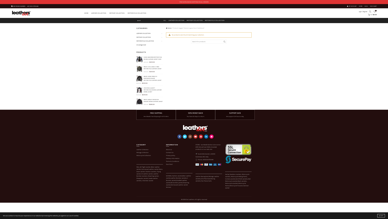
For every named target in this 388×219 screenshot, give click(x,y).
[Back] (138, 21)
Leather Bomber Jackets (179, 178)
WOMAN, (169, 176)
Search (224, 42)
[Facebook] (179, 137)
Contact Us (169, 152)
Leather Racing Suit (202, 176)
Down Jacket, (140, 171)
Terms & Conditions (172, 161)
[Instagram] (190, 137)
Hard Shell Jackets (241, 179)
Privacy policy (170, 155)
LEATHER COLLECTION (98, 13)
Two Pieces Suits (206, 181)
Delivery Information (172, 158)
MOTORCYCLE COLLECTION (137, 13)
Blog (366, 6)
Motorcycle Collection (143, 155)
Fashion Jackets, (151, 171)
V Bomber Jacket (147, 180)
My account (353, 6)
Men (137, 167)
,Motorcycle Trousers (236, 186)
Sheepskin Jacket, (142, 178)
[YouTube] (195, 137)
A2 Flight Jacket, (145, 167)
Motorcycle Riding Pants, (239, 176)
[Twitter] (185, 137)
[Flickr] (212, 137)
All (165, 20)
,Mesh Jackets (242, 181)
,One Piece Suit (205, 179)
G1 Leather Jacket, (147, 174)
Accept (381, 215)
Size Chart (373, 6)
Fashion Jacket (177, 176)
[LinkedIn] (206, 137)
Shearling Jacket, (153, 176)
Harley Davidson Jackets (233, 174)
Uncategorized (141, 45)
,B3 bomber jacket (176, 183)
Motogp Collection (142, 152)
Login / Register (363, 11)
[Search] (370, 11)
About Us (169, 149)
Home (360, 6)
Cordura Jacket (230, 179)
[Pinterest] (201, 137)
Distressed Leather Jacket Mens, (152, 169)
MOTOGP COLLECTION (116, 13)
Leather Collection (142, 149)
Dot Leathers (190, 199)
